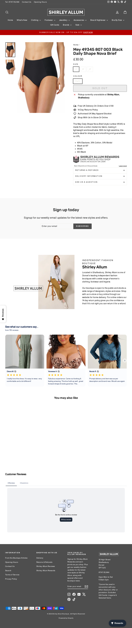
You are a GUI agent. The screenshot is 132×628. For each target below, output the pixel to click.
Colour (77, 76)
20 (90, 69)
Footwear (49, 20)
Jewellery (63, 20)
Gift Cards (54, 25)
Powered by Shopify (66, 618)
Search (8, 570)
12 (76, 69)
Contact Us (26, 2)
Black (77, 81)
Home (10, 20)
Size (75, 64)
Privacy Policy (11, 579)
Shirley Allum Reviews (45, 566)
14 (83, 69)
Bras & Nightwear (98, 20)
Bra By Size (117, 20)
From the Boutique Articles (16, 558)
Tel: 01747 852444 (12, 2)
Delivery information (88, 176)
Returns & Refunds (87, 170)
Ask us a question (86, 182)
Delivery (39, 558)
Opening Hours (40, 2)
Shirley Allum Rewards (45, 570)
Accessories (79, 20)
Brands (66, 25)
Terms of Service (12, 575)
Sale (77, 25)
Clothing (35, 20)
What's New (22, 20)
